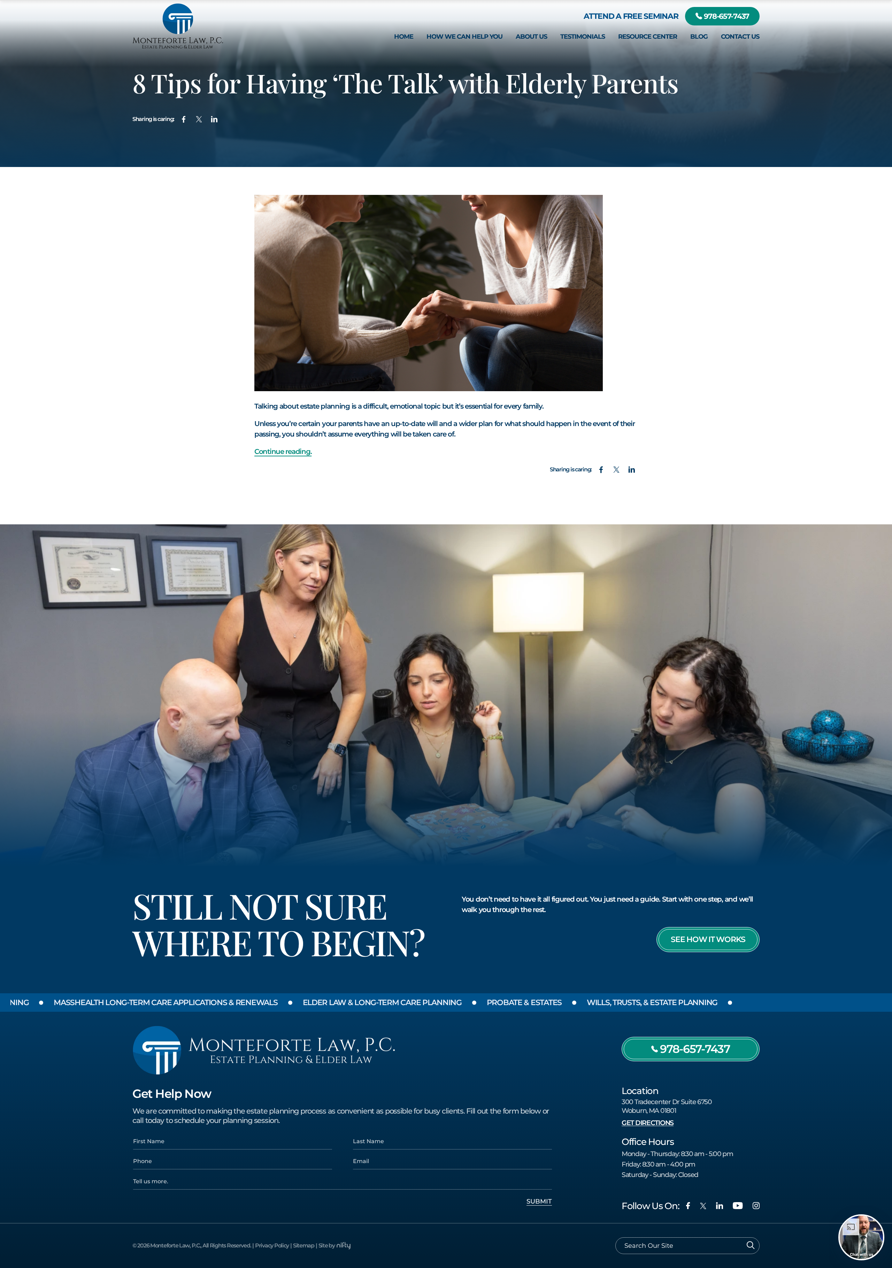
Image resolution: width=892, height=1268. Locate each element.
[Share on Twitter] (199, 119)
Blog (699, 36)
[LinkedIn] (719, 1205)
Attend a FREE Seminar (631, 16)
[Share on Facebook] (184, 119)
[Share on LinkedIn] (214, 119)
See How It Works (708, 939)
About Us (531, 36)
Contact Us (740, 36)
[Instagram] (756, 1205)
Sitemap (303, 1245)
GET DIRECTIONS (648, 1123)
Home (403, 36)
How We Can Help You (464, 36)
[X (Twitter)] (703, 1206)
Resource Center (647, 36)
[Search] (751, 1245)
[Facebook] (688, 1205)
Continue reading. (283, 451)
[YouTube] (738, 1205)
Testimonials (582, 36)
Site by (326, 1245)
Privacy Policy (272, 1245)
